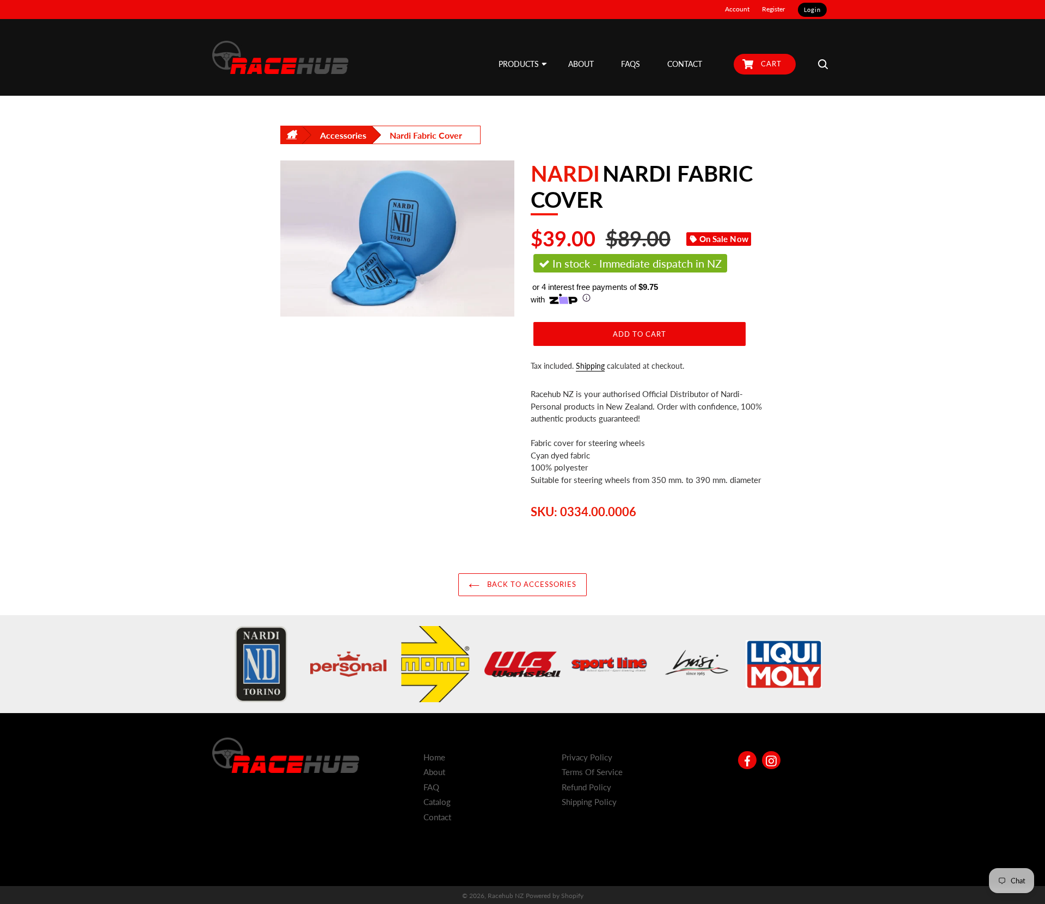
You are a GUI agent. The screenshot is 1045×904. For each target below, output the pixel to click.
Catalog (437, 802)
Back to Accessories (531, 584)
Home (434, 757)
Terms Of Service (592, 772)
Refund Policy (586, 787)
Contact (437, 817)
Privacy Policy (587, 757)
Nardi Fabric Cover (426, 135)
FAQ (431, 787)
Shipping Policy (589, 802)
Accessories (343, 135)
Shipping (590, 365)
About (434, 772)
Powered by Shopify (554, 895)
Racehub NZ (506, 895)
